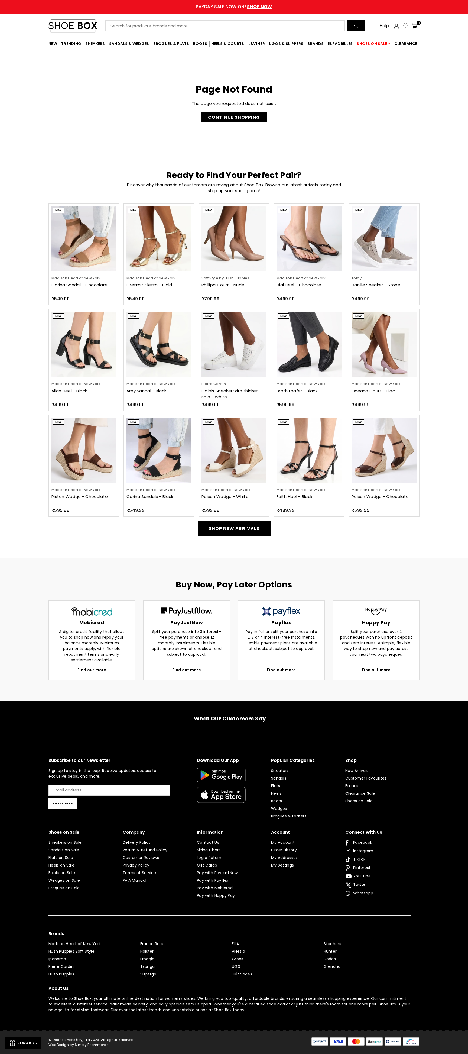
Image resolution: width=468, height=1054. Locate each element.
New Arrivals (357, 770)
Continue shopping (234, 117)
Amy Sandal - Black (146, 391)
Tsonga (147, 966)
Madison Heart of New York (74, 943)
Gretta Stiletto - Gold (149, 285)
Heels (276, 793)
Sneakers (280, 770)
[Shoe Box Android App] (221, 778)
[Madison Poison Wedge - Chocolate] (384, 450)
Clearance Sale (360, 793)
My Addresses (284, 857)
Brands (352, 785)
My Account (283, 842)
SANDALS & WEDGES (129, 43)
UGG (236, 966)
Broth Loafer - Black (297, 391)
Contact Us (208, 842)
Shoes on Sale (359, 801)
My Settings (282, 865)
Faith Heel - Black (294, 496)
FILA (235, 943)
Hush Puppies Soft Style (71, 951)
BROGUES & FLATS (171, 43)
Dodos (330, 959)
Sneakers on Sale (65, 842)
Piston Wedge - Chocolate (79, 496)
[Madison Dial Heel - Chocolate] (309, 238)
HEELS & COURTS (228, 43)
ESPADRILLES (340, 43)
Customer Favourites (366, 778)
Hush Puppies (61, 974)
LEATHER (256, 43)
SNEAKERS (95, 43)
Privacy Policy (136, 865)
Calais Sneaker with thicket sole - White (230, 394)
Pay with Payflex (213, 880)
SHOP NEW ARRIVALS (234, 528)
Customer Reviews (141, 857)
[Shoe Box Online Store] (76, 25)
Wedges (279, 808)
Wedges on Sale (64, 880)
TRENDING (71, 43)
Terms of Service (139, 872)
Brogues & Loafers (289, 816)
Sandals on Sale (63, 850)
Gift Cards (207, 865)
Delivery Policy (137, 842)
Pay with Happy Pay (216, 895)
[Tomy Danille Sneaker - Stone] (384, 238)
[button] (414, 26)
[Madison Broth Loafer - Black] (309, 344)
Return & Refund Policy (145, 850)
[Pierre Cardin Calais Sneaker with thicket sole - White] (234, 344)
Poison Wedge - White (225, 496)
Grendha (332, 966)
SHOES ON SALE (372, 43)
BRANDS (315, 43)
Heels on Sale (61, 865)
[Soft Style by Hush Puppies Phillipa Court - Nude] (234, 238)
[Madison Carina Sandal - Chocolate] (83, 238)
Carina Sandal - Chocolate (79, 285)
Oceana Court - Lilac (373, 391)
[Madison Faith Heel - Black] (309, 450)
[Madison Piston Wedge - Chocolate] (83, 450)
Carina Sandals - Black (149, 496)
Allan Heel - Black (69, 391)
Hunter (330, 951)
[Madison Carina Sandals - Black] (158, 450)
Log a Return (209, 857)
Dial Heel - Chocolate (299, 285)
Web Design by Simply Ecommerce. (78, 1044)
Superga (148, 974)
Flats (275, 785)
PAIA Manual (134, 880)
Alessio (238, 951)
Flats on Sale (60, 857)
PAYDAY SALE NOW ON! (234, 6)
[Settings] (396, 26)
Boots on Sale (61, 872)
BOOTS (200, 43)
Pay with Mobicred (215, 888)
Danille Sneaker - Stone (376, 285)
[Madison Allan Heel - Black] (83, 344)
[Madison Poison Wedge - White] (234, 450)
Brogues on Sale (64, 888)
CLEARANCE (405, 43)
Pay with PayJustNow (217, 872)
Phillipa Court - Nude (223, 285)
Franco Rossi (152, 943)
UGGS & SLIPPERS (286, 43)
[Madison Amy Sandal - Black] (158, 344)
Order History (284, 850)
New (58, 210)
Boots (276, 801)
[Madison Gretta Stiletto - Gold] (158, 238)
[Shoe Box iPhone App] (221, 798)
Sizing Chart (208, 850)
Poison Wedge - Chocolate (380, 496)
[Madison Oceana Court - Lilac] (384, 344)
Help (384, 25)
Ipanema (57, 959)
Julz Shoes (242, 974)
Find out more (91, 670)
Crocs (237, 959)
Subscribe (63, 803)
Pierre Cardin (61, 966)
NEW (52, 43)
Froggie (147, 959)
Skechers (332, 943)
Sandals (278, 778)
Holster (147, 951)
